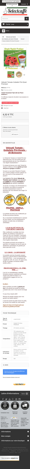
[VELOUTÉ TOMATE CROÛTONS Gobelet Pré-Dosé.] (10, 74)
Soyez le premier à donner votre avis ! (11, 377)
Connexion (23, 4)
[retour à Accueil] (3, 37)
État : (2, 90)
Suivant (24, 75)
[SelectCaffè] (15, 11)
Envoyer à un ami (8, 105)
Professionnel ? (12, 5)
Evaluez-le (15, 134)
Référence (3, 87)
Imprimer (6, 108)
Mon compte (5, 436)
